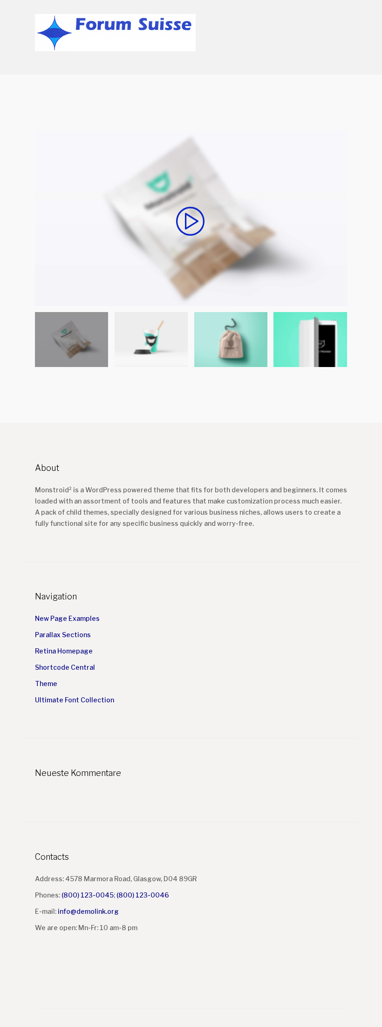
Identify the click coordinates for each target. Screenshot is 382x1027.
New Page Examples (67, 618)
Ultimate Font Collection (74, 700)
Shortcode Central (65, 667)
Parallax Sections (63, 635)
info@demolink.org (88, 911)
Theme (46, 683)
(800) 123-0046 (142, 895)
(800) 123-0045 (87, 895)
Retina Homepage (64, 651)
